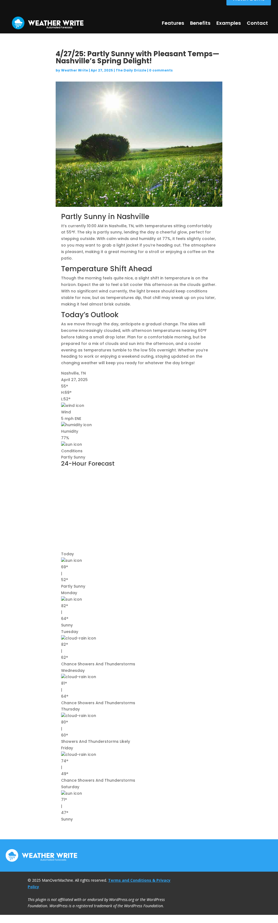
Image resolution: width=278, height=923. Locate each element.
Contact (257, 23)
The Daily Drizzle (131, 70)
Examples (228, 23)
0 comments (161, 70)
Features (173, 23)
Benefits (200, 23)
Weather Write (74, 70)
